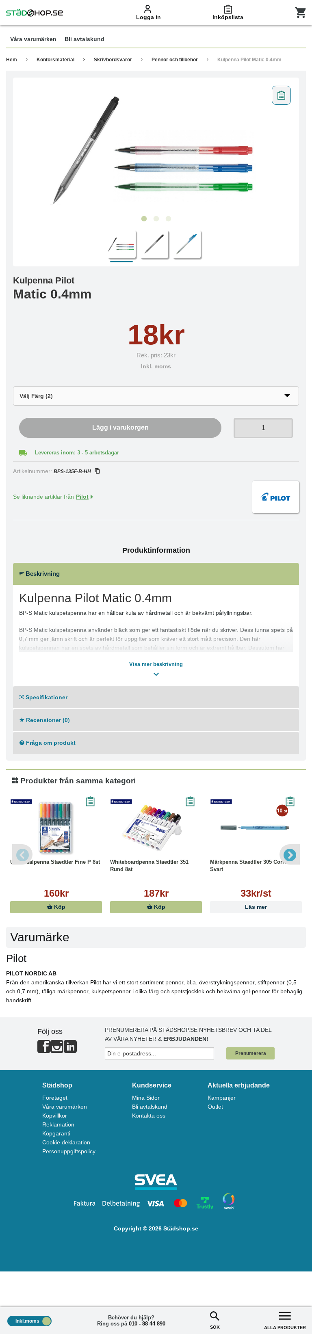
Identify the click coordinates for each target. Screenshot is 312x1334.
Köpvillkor (54, 1115)
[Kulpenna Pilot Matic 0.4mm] (156, 147)
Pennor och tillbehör (175, 60)
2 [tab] (156, 219)
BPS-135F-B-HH (72, 471)
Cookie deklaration (66, 1142)
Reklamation (58, 1124)
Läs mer (256, 907)
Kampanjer (222, 1097)
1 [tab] (144, 219)
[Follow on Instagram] (56, 1049)
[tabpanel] (156, 147)
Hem (11, 60)
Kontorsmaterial (55, 60)
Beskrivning (42, 573)
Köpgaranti (56, 1133)
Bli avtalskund (149, 1106)
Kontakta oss (148, 1115)
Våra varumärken (64, 1106)
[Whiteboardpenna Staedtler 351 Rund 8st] (156, 828)
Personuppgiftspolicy (68, 1151)
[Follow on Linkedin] (70, 1049)
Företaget (54, 1097)
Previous (22, 854)
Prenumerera (250, 1053)
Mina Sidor (146, 1097)
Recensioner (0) (47, 720)
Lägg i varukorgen (120, 427)
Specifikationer (45, 697)
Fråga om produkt (50, 742)
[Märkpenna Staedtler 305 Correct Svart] (256, 828)
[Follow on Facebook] (43, 1049)
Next (290, 854)
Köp (58, 907)
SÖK (215, 1327)
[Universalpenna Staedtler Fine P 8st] (56, 828)
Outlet (215, 1106)
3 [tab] (168, 219)
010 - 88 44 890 (147, 1324)
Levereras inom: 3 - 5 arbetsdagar (77, 453)
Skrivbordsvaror (113, 60)
